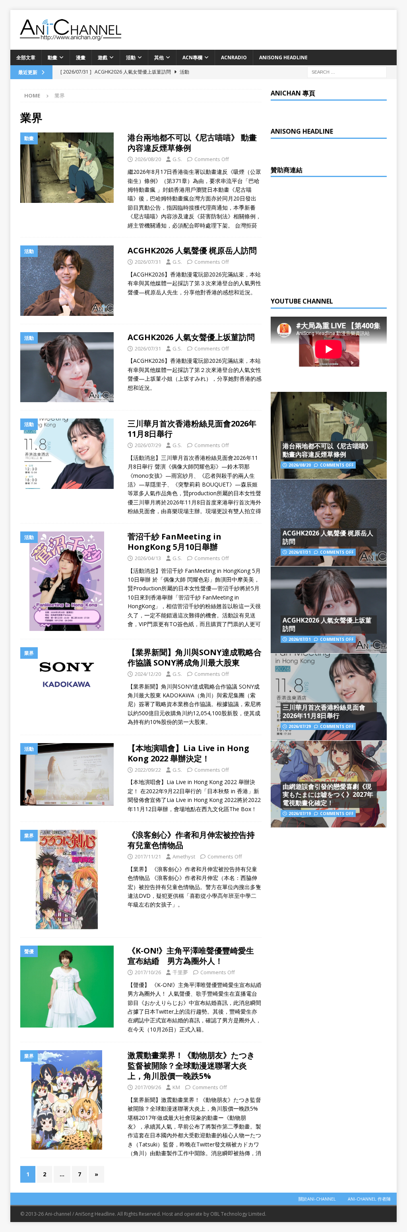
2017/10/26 (148, 972)
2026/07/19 (300, 813)
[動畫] (70, 167)
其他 (159, 57)
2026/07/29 (148, 445)
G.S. (177, 159)
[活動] (70, 280)
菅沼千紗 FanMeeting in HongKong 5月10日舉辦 (174, 541)
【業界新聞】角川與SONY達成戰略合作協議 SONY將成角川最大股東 (195, 657)
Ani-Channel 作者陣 (369, 1199)
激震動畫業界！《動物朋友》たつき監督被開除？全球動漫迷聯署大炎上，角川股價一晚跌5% (191, 1065)
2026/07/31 (148, 261)
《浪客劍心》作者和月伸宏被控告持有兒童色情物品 (191, 840)
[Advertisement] (330, 234)
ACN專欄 (192, 57)
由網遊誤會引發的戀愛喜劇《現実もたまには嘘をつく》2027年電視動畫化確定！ (328, 795)
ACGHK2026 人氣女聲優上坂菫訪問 (191, 337)
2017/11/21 (148, 856)
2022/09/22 (148, 769)
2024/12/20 (148, 673)
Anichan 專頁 (293, 93)
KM (176, 1087)
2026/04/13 (148, 558)
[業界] (70, 673)
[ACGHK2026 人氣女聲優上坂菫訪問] (329, 609)
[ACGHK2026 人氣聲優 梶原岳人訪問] (329, 522)
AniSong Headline (283, 57)
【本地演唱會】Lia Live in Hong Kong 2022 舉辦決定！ (188, 753)
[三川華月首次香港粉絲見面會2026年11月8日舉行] (329, 696)
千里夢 (180, 972)
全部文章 (25, 57)
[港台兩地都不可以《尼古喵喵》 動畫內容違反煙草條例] (329, 435)
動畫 (52, 57)
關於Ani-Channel (317, 1199)
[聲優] (70, 987)
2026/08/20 (148, 159)
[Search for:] (347, 71)
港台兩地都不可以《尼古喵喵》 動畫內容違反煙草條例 (192, 142)
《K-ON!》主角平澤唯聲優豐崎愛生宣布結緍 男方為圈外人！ (191, 955)
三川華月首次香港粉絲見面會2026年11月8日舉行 (192, 428)
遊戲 (102, 57)
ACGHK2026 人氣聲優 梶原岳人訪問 (192, 250)
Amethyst (183, 856)
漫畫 (80, 57)
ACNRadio (234, 57)
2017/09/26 (148, 1087)
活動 (131, 57)
